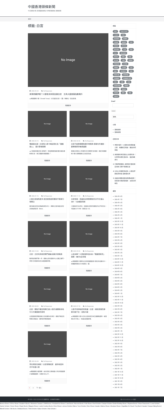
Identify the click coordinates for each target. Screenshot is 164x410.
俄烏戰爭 (116, 38)
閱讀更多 (68, 105)
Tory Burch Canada (141, 406)
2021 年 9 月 (118, 381)
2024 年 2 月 (118, 290)
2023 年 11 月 (119, 300)
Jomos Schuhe (67, 406)
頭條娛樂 (118, 130)
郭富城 (116, 93)
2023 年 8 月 (118, 309)
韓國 (130, 93)
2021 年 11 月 (119, 375)
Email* (113, 101)
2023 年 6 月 (118, 315)
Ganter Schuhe (5, 406)
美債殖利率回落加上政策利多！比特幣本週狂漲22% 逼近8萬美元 (125, 157)
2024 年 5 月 (118, 281)
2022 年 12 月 (119, 334)
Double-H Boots (25, 403)
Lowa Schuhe (155, 403)
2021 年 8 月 (118, 384)
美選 (122, 82)
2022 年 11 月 (119, 337)
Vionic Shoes (14, 406)
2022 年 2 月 (118, 365)
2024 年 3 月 (118, 287)
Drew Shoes (57, 406)
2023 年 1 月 (118, 331)
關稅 (123, 93)
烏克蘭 (125, 64)
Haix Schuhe (51, 409)
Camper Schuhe (107, 403)
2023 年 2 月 (118, 328)
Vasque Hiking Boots (154, 406)
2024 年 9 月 (118, 268)
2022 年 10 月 (119, 340)
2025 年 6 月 (118, 240)
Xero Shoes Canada (93, 406)
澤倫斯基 (116, 64)
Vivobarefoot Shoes (58, 403)
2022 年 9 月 (118, 343)
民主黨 (116, 60)
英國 (128, 82)
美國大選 (116, 75)
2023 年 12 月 (119, 296)
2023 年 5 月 (118, 318)
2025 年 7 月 (118, 237)
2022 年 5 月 (118, 356)
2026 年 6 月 (118, 202)
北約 (131, 42)
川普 (124, 49)
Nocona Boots (79, 403)
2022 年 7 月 (118, 350)
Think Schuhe (32, 409)
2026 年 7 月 (118, 199)
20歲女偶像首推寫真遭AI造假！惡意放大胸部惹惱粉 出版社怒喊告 (125, 180)
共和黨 (116, 42)
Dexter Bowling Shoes (120, 403)
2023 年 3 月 (118, 325)
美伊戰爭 (123, 71)
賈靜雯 (124, 89)
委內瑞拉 (116, 49)
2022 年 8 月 (118, 347)
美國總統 (116, 78)
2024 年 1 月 (118, 293)
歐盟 (130, 56)
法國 (123, 60)
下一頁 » (39, 388)
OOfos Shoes (14, 403)
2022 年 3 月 (118, 362)
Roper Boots (24, 406)
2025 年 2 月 (118, 253)
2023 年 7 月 (118, 312)
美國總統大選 (127, 78)
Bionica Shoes (4, 403)
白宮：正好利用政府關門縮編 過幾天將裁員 (45, 254)
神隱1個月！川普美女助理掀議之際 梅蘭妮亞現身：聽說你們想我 (125, 147)
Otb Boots (13, 409)
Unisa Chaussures (144, 403)
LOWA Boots (47, 403)
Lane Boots (69, 403)
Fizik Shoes (88, 403)
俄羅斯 (125, 38)
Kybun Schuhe (42, 409)
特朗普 (116, 67)
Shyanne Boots (132, 403)
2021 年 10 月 (119, 378)
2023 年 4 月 (118, 322)
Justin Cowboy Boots (46, 406)
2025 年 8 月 (118, 234)
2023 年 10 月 (119, 303)
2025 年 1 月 (118, 256)
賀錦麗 (116, 89)
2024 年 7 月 (118, 275)
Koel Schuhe (97, 403)
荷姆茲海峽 (117, 85)
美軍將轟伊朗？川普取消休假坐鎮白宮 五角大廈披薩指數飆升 (56, 94)
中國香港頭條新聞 (41, 7)
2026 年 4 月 (118, 209)
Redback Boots (22, 409)
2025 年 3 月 (118, 249)
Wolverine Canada (36, 403)
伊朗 (123, 35)
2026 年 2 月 (118, 215)
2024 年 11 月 (119, 262)
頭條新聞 (118, 132)
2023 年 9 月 (118, 306)
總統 (115, 71)
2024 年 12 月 (119, 259)
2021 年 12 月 (119, 372)
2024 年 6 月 (118, 278)
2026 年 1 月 (118, 218)
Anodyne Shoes (115, 406)
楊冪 (123, 56)
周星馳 (116, 46)
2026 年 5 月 (118, 206)
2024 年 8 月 (118, 271)
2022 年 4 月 (118, 359)
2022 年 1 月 (118, 369)
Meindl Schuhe (4, 409)
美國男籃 (125, 75)
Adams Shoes (105, 406)
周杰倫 (124, 46)
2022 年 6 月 (118, 353)
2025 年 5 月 (118, 243)
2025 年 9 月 (118, 231)
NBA (115, 31)
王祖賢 (124, 67)
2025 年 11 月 (119, 224)
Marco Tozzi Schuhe (79, 406)
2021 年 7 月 (118, 387)
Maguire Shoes (33, 406)
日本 (115, 53)
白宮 (131, 67)
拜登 (131, 49)
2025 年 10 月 (119, 228)
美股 (115, 82)
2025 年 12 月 (119, 221)
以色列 (116, 35)
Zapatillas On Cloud (128, 406)
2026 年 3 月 (118, 212)
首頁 (29, 19)
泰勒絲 (130, 60)
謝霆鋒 (126, 85)
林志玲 (116, 56)
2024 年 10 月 (119, 265)
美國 (131, 71)
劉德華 (124, 42)
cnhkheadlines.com (127, 399)
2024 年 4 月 (118, 284)
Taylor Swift (124, 31)
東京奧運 (123, 53)
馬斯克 (116, 96)
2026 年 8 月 (118, 196)
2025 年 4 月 (118, 246)
